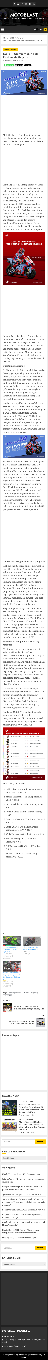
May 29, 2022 (19, 61)
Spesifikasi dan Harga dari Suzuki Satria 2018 (21, 1194)
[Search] (41, 29)
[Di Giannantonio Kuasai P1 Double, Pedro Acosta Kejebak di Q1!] (12, 941)
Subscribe (45, 29)
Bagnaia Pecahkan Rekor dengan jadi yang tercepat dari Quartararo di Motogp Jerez (11, 976)
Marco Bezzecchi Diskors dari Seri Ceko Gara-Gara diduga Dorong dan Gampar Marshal (32, 1126)
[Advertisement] (24, 115)
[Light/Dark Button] (36, 29)
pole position (8, 996)
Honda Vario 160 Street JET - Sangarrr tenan (21, 1174)
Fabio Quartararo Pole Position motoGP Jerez (30, 948)
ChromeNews (34, 1354)
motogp (26, 992)
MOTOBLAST (24, 15)
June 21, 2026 (25, 1132)
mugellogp (34, 992)
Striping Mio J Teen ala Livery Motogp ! (19, 1237)
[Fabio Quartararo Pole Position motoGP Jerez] (32, 941)
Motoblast (8, 61)
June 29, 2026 (26, 1115)
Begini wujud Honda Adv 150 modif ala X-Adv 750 (23, 1210)
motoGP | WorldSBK (10, 49)
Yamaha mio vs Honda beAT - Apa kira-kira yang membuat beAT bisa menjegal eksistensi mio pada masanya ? (23, 1202)
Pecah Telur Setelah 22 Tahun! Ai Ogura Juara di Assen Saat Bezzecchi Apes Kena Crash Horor (31, 1108)
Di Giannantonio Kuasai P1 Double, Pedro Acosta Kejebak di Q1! (11, 949)
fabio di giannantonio (15, 992)
